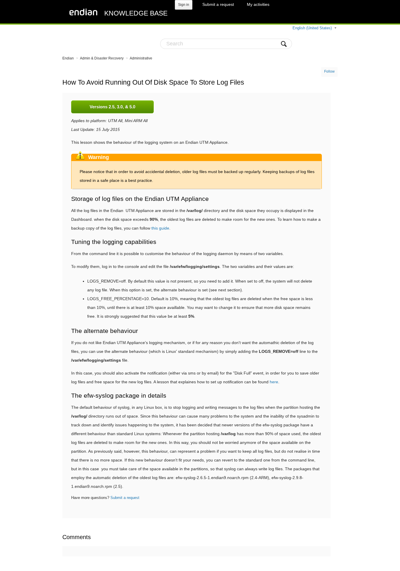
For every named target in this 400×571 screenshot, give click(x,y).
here (274, 381)
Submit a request (218, 4)
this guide (160, 228)
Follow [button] (329, 71)
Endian (68, 58)
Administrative (141, 58)
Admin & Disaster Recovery (102, 58)
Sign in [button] (183, 5)
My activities (258, 4)
